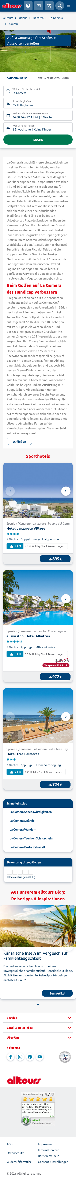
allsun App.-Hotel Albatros (28, 636)
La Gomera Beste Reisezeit (27, 847)
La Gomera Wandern (23, 829)
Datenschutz (15, 1153)
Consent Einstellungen (53, 1161)
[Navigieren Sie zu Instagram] (20, 1057)
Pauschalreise (17, 78)
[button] (38, 1018)
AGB (9, 1144)
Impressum (45, 1144)
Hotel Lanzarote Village (26, 528)
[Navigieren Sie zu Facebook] (10, 1057)
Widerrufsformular (19, 1161)
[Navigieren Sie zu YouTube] (39, 1057)
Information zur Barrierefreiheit (48, 1153)
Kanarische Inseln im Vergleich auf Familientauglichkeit (35, 955)
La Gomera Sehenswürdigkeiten (31, 812)
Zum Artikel (57, 993)
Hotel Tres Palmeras (23, 754)
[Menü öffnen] (68, 5)
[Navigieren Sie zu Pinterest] (30, 1057)
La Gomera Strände (22, 820)
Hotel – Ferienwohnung (52, 78)
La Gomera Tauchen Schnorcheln (31, 838)
